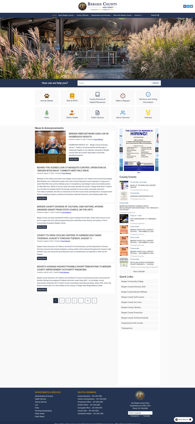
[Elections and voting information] (148, 97)
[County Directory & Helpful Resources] (97, 97)
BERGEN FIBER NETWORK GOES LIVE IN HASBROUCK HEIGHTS (88, 135)
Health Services (40, 399)
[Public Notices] (97, 114)
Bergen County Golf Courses (132, 297)
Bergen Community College (132, 281)
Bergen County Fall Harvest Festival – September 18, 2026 (141, 231)
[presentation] (50, 147)
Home (54, 15)
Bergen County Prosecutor (132, 313)
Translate (146, 416)
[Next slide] (191, 48)
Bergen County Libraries (131, 307)
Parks (37, 408)
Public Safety (39, 414)
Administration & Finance (44, 396)
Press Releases (98, 139)
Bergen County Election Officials (134, 292)
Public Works (39, 417)
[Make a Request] (123, 97)
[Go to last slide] (121, 149)
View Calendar (139, 271)
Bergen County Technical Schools (134, 318)
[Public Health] (72, 114)
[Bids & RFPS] (72, 97)
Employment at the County (132, 323)
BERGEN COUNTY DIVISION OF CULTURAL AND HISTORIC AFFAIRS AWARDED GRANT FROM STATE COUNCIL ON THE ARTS (70, 208)
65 (88, 300)
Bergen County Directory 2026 (133, 287)
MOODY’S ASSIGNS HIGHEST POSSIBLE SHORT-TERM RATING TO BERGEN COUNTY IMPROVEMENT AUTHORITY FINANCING (74, 268)
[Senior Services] (123, 114)
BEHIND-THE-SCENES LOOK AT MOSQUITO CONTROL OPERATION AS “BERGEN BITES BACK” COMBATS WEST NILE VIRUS (71, 169)
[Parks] (47, 114)
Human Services (41, 402)
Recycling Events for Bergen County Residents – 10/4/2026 (142, 263)
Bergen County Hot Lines (131, 302)
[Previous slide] (3, 48)
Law (36, 405)
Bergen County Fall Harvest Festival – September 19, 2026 (141, 241)
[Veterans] (148, 114)
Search (156, 83)
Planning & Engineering (43, 411)
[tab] (138, 172)
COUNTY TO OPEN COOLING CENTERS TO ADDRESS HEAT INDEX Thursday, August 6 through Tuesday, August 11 (69, 237)
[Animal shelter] (47, 97)
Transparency (126, 328)
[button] (139, 149)
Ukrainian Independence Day (141, 196)
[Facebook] (184, 6)
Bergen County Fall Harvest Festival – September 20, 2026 (141, 252)
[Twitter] (188, 6)
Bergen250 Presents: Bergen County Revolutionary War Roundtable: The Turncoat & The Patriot (139, 208)
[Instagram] (191, 6)
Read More (74, 159)
